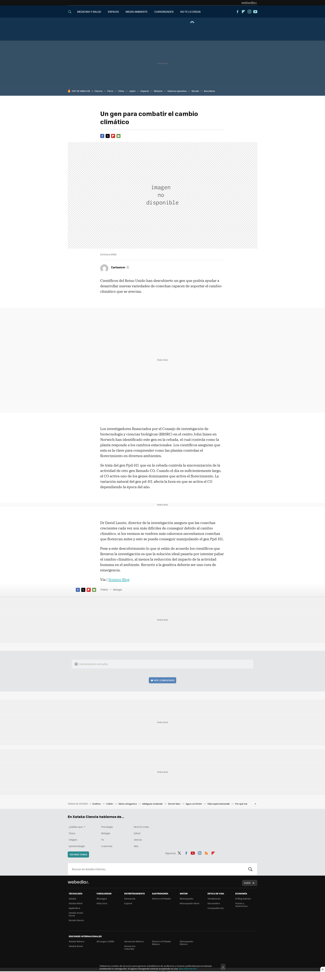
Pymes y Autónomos (241, 905)
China (121, 90)
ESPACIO (113, 12)
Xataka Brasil (76, 946)
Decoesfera (214, 903)
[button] (120, 267)
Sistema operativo (177, 90)
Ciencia (98, 90)
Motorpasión (186, 898)
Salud (137, 833)
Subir (247, 882)
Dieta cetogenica (127, 803)
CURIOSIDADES (164, 12)
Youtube (255, 12)
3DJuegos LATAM (105, 941)
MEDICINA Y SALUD (89, 12)
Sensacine (129, 898)
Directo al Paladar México (161, 943)
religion (73, 839)
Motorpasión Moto (189, 903)
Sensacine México (134, 941)
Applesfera (74, 908)
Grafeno (96, 803)
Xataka (72, 898)
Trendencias (214, 898)
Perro (110, 90)
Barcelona (209, 90)
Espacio (144, 90)
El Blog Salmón (243, 898)
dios (136, 846)
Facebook (237, 12)
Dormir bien (174, 803)
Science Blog (118, 579)
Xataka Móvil (75, 903)
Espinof (128, 903)
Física (72, 833)
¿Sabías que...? (77, 826)
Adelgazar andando (152, 803)
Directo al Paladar (161, 898)
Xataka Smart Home (76, 914)
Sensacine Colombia (129, 947)
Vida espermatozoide (218, 803)
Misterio (158, 90)
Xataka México (76, 941)
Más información (188, 968)
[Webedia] (249, 3)
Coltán (110, 803)
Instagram (249, 12)
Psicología (107, 826)
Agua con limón (194, 803)
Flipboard (243, 12)
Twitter (108, 136)
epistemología (77, 846)
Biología (117, 589)
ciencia (138, 839)
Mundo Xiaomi (76, 920)
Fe (102, 839)
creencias (106, 846)
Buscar (250, 869)
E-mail (118, 136)
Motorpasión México (186, 943)
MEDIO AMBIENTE (137, 12)
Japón (132, 90)
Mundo (195, 90)
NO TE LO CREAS (190, 12)
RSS (206, 852)
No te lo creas (141, 826)
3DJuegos (101, 898)
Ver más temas (78, 854)
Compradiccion (216, 908)
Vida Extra (101, 903)
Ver (164, 680)
